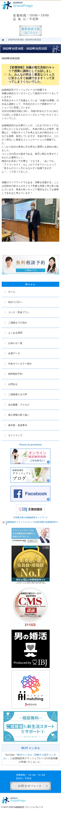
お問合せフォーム (30, 786)
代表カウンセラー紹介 (20, 363)
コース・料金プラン (18, 312)
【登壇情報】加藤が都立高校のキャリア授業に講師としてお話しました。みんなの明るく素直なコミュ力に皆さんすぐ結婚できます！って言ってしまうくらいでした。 (31, 74)
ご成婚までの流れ (17, 322)
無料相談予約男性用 (30, 31)
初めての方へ (15, 302)
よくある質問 (15, 332)
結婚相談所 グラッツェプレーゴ (28, 807)
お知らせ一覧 (15, 343)
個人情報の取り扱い (18, 414)
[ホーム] (3, 39)
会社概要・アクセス (18, 404)
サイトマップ (15, 435)
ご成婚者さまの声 (17, 394)
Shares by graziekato (30, 444)
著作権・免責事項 (17, 425)
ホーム (11, 291)
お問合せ (13, 384)
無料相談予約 (15, 373)
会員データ (14, 353)
